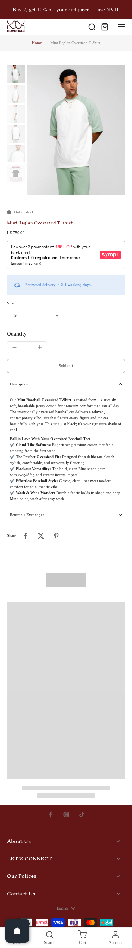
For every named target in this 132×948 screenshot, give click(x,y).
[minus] (14, 347)
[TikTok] (81, 814)
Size (10, 303)
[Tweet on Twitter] (41, 536)
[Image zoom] (76, 130)
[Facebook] (50, 814)
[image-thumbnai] (16, 74)
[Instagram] (66, 814)
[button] (66, 366)
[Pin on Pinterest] (56, 536)
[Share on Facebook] (25, 536)
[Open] (17, 931)
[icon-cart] (104, 26)
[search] (92, 26)
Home (37, 43)
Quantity (16, 334)
